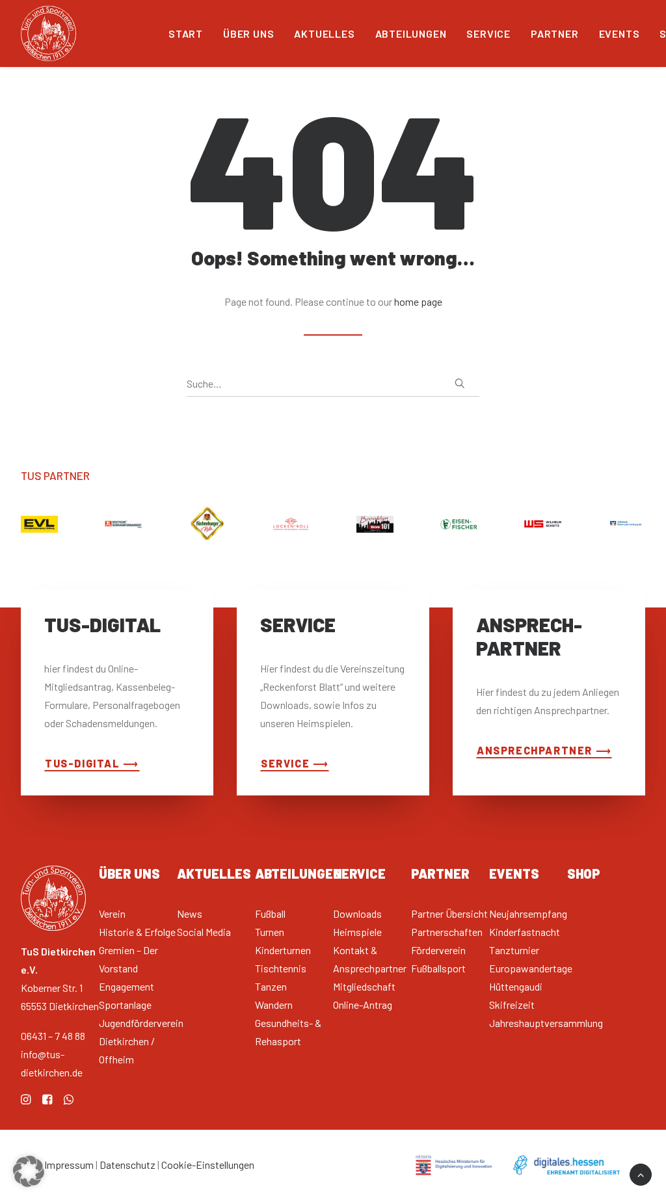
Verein (112, 913)
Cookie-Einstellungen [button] (207, 1164)
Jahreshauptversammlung (546, 1023)
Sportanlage (125, 1004)
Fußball (270, 913)
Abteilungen (411, 33)
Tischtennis (280, 968)
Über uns (248, 33)
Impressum (69, 1164)
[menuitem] (185, 33)
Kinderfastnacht (524, 932)
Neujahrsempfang (528, 913)
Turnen (269, 932)
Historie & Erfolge (137, 932)
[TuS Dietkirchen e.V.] (48, 33)
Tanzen (271, 986)
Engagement (126, 986)
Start (185, 33)
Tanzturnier (514, 950)
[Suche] (333, 384)
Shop (583, 873)
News (189, 913)
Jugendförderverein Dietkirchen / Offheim (141, 1041)
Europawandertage (530, 968)
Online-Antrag (362, 1004)
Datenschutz (127, 1164)
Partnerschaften (447, 932)
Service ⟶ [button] (294, 763)
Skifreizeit (512, 1004)
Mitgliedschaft (364, 986)
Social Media (204, 932)
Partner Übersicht (449, 913)
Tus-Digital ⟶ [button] (92, 763)
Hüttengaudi (515, 986)
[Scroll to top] (641, 1173)
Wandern (274, 1004)
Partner (555, 33)
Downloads (357, 913)
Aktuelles (324, 33)
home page (418, 301)
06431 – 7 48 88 (53, 1036)
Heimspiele (357, 932)
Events (619, 33)
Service (488, 33)
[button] (459, 383)
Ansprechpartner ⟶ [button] (544, 750)
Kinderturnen (283, 950)
